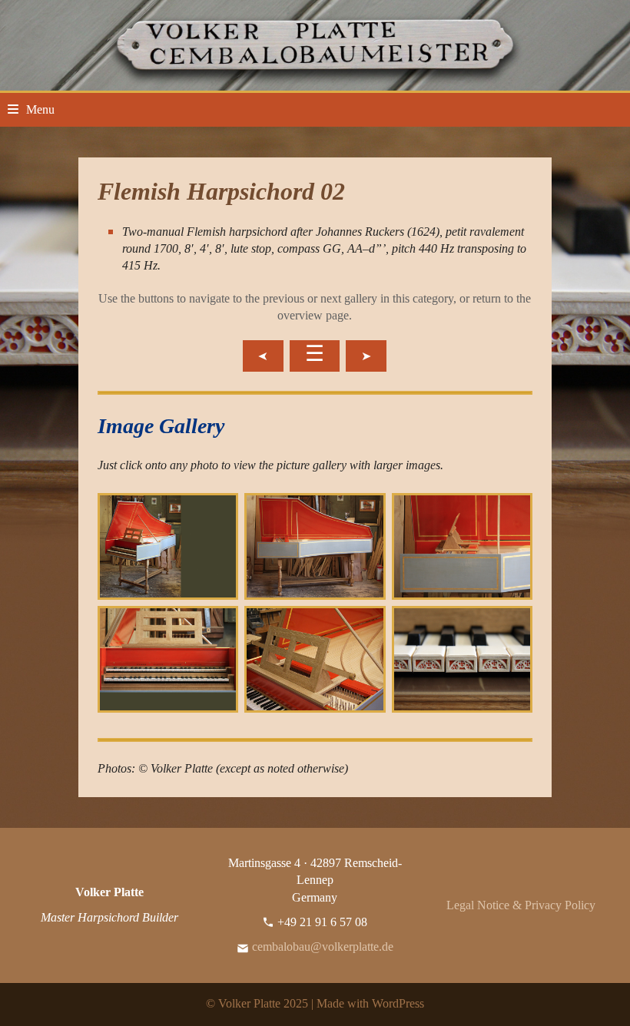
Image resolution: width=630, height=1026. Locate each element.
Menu (40, 109)
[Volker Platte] (315, 44)
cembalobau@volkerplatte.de (322, 946)
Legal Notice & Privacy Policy (520, 905)
